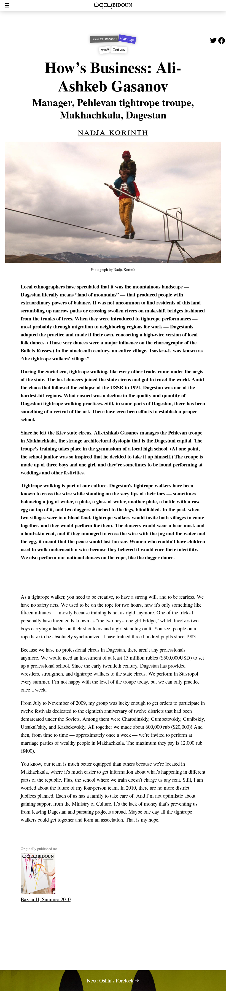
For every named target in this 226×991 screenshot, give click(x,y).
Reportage (127, 39)
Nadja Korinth (113, 131)
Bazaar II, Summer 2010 (46, 899)
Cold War (119, 50)
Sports (105, 50)
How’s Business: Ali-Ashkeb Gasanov (113, 76)
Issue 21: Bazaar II (104, 39)
